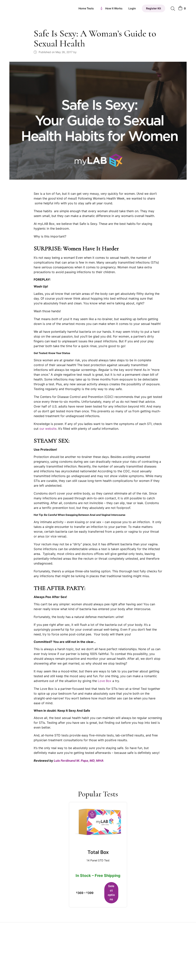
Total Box (98, 852)
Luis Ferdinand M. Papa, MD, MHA (79, 760)
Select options (111, 892)
